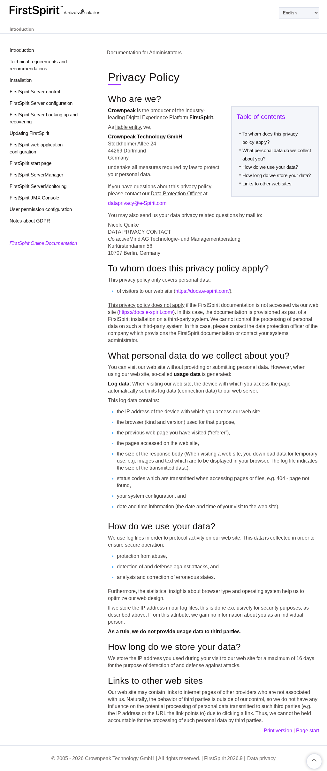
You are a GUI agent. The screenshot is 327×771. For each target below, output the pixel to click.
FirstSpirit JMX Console (34, 197)
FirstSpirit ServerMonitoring (38, 186)
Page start (307, 730)
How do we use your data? (270, 167)
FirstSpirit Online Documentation (43, 243)
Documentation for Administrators (144, 52)
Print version (278, 730)
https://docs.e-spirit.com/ (202, 291)
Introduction (22, 50)
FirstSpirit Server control (35, 91)
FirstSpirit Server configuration (41, 103)
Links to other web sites (267, 183)
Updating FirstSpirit (29, 133)
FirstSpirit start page (30, 163)
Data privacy (261, 758)
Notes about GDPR (30, 220)
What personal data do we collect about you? (276, 154)
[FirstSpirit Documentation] (68, 11)
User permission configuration (41, 209)
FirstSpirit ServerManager (36, 174)
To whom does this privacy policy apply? (270, 138)
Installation (21, 80)
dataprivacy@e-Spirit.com (137, 203)
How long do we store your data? (276, 175)
